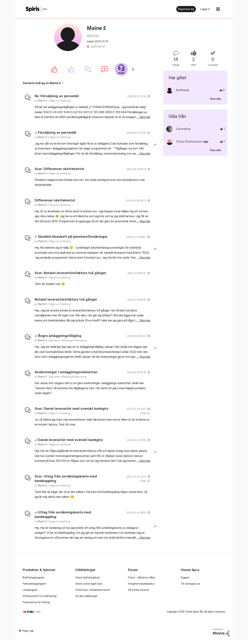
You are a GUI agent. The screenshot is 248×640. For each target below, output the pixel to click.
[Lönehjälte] (121, 69)
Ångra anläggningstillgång (59, 336)
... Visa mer (143, 117)
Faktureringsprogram (34, 583)
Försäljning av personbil (57, 132)
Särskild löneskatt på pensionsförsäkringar (72, 236)
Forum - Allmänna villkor (141, 577)
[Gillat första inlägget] (54, 69)
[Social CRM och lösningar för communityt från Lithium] (221, 632)
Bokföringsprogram (33, 577)
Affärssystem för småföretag (39, 596)
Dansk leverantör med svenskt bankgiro (70, 440)
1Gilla (143, 413)
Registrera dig (186, 9)
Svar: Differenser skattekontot (59, 169)
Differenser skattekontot (55, 200)
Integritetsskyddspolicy (141, 583)
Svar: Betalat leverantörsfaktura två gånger (70, 273)
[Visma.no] (36, 9)
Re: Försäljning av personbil (57, 96)
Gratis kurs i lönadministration (92, 589)
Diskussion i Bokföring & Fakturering (68, 340)
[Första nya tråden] (104, 69)
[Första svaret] (87, 69)
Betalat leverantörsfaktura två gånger (66, 299)
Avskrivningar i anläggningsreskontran (66, 372)
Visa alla (215, 98)
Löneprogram (30, 589)
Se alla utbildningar (86, 596)
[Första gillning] (71, 69)
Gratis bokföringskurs (87, 577)
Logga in (205, 9)
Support (185, 577)
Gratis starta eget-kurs (88, 583)
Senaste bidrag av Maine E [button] (42, 83)
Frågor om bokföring (59, 100)
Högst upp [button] (28, 630)
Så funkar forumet (138, 589)
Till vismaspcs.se (190, 583)
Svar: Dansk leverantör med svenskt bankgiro (71, 408)
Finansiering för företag (36, 602)
